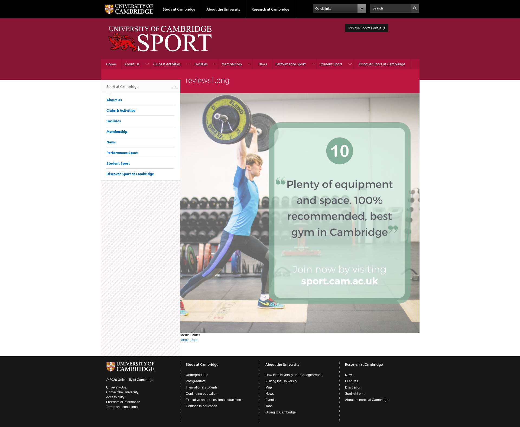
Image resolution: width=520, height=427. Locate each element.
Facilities (201, 64)
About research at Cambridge (366, 400)
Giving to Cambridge (280, 412)
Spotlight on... (355, 394)
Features (351, 381)
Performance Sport (290, 64)
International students (201, 387)
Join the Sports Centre (364, 27)
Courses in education (201, 406)
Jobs (268, 406)
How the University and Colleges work (293, 375)
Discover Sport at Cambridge (382, 64)
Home (111, 64)
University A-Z (116, 387)
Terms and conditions (122, 407)
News (262, 64)
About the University (223, 9)
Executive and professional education (213, 400)
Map (268, 387)
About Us (131, 64)
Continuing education (201, 394)
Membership (232, 64)
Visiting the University (281, 381)
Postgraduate (196, 381)
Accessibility (115, 397)
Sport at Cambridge (122, 86)
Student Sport (331, 64)
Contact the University (122, 392)
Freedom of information (123, 402)
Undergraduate (197, 375)
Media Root (188, 340)
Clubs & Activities (167, 64)
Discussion (353, 387)
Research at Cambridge (270, 9)
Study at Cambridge (179, 9)
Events (270, 400)
